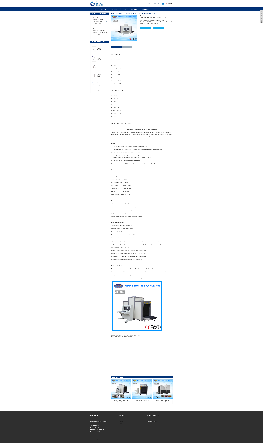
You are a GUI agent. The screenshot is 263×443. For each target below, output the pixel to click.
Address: (92, 420)
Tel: (91, 425)
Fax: (91, 427)
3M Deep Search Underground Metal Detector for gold (99, 84)
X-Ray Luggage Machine (147, 13)
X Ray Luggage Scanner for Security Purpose (121, 401)
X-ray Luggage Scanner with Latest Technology (163, 401)
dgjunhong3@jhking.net (97, 431)
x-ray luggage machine (124, 132)
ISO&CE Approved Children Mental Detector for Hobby (128, 335)
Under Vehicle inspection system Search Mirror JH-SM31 (99, 58)
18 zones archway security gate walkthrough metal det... (99, 75)
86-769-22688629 (95, 425)
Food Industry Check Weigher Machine (98, 67)
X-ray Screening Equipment (131, 13)
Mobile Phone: (93, 429)
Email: (91, 431)
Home (112, 13)
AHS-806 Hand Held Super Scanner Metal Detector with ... (99, 49)
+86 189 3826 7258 (100, 429)
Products (119, 13)
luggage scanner (138, 134)
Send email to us (146, 28)
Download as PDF (159, 28)
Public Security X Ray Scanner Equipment (123, 336)
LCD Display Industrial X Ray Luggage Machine (142, 401)
